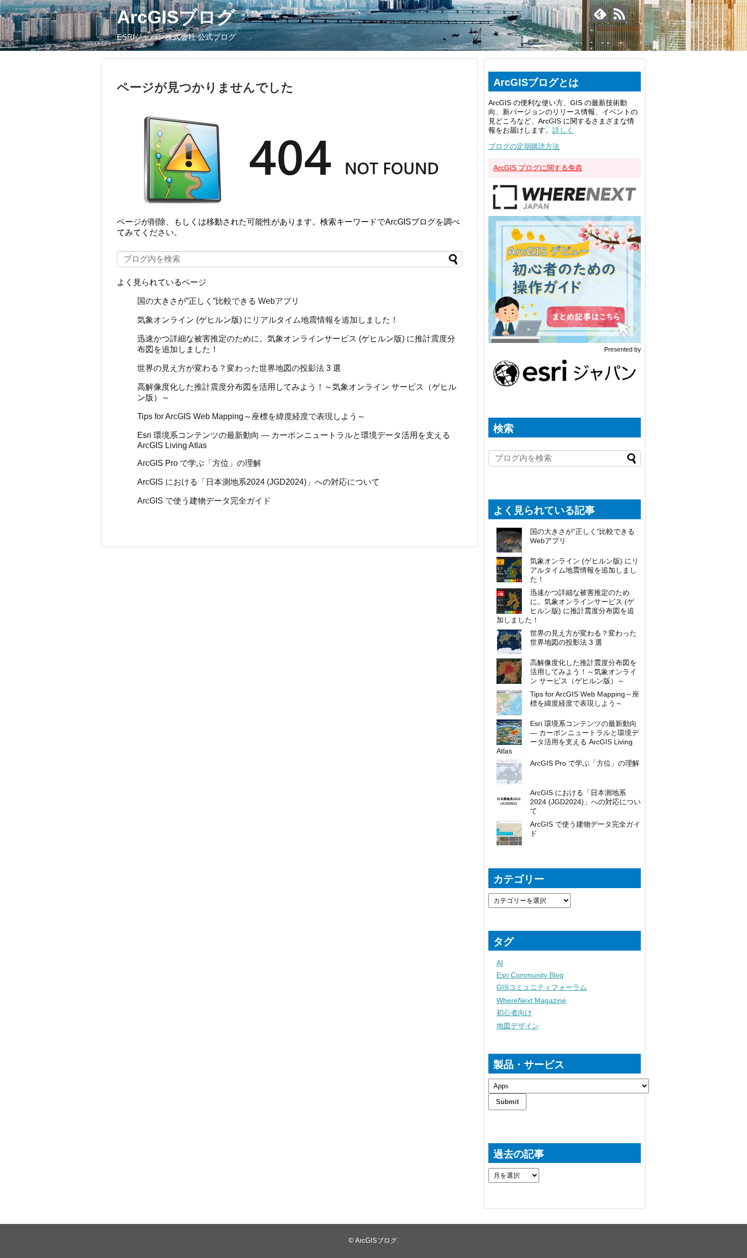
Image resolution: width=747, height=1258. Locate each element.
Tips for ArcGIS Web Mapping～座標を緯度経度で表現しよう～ (251, 416)
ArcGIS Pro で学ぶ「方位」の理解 (199, 463)
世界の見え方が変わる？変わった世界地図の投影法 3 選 (239, 368)
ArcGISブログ (176, 17)
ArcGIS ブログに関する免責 (537, 168)
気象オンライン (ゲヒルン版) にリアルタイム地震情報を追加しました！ (267, 320)
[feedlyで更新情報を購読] (600, 13)
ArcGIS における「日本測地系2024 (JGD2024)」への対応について (258, 482)
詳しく (563, 130)
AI (499, 963)
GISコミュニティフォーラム (541, 987)
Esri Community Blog (530, 975)
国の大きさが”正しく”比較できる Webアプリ (218, 301)
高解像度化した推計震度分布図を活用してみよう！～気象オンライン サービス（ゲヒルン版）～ (583, 671)
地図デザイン (517, 1026)
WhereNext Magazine (531, 1000)
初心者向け (514, 1013)
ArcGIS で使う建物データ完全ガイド (204, 500)
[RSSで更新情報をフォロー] (619, 13)
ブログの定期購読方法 (523, 146)
